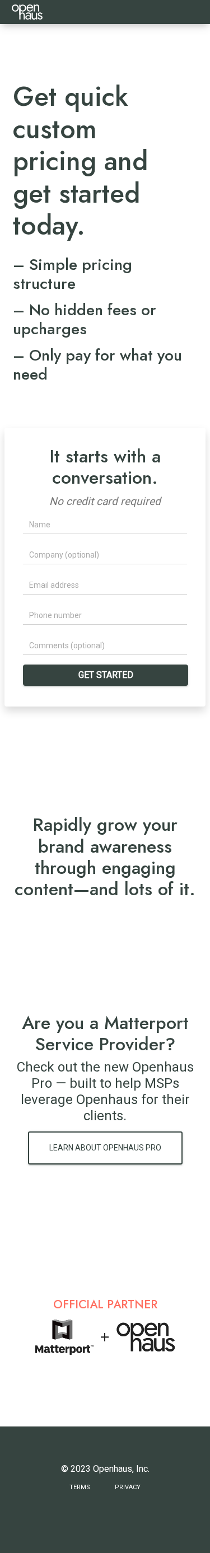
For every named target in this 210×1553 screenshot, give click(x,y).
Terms (79, 1487)
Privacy (128, 1487)
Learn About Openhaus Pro (105, 1147)
